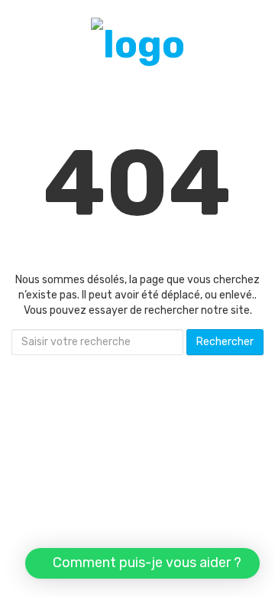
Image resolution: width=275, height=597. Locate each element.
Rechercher (225, 341)
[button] (142, 563)
